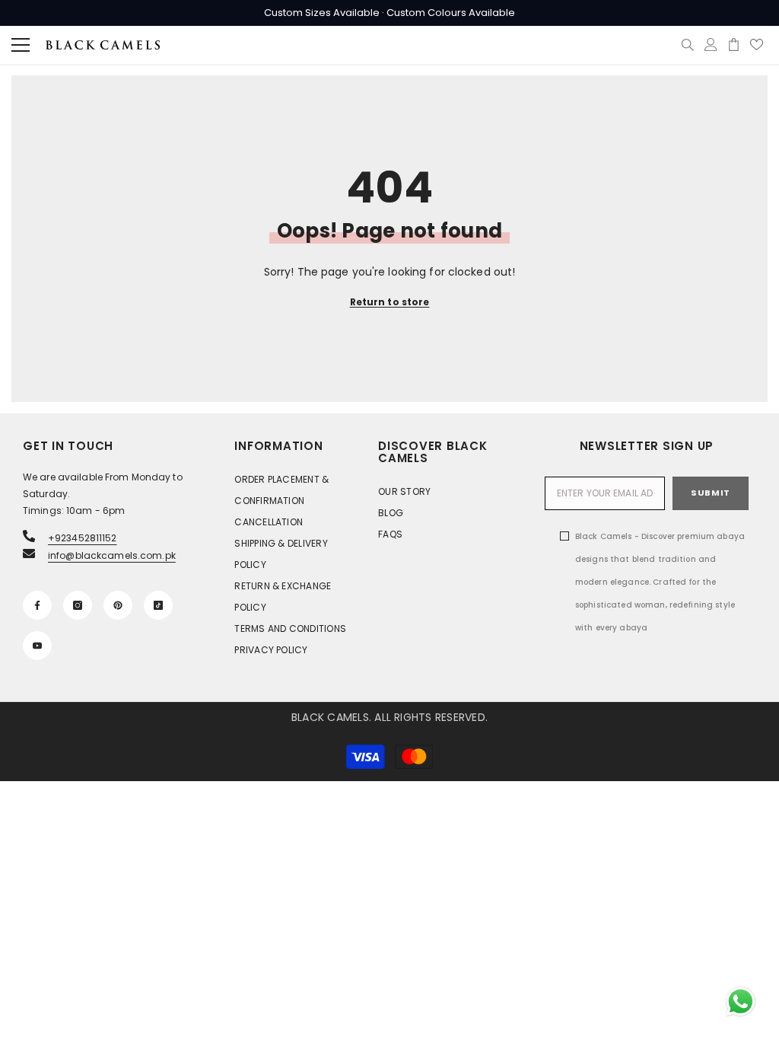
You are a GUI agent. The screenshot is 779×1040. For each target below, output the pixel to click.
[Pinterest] (117, 605)
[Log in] (710, 44)
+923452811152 (82, 537)
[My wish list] (756, 44)
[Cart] (733, 44)
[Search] (687, 45)
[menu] (20, 45)
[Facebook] (37, 605)
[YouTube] (37, 645)
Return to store (390, 301)
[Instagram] (77, 605)
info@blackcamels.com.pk (112, 555)
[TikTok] (158, 605)
